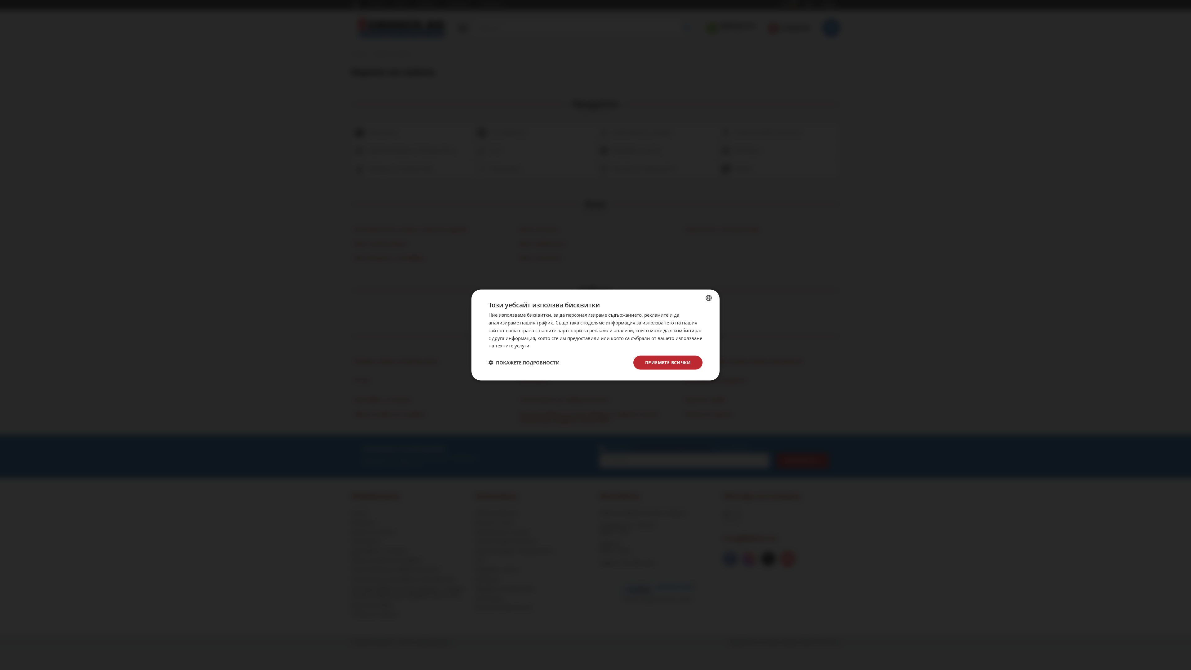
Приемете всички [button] (668, 362)
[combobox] (709, 298)
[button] (524, 362)
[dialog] (595, 335)
